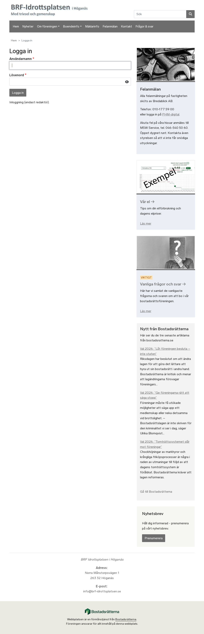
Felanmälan (110, 26)
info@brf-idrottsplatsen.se (102, 591)
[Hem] (50, 10)
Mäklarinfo (92, 26)
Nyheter (28, 26)
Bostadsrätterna (125, 619)
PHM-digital (170, 114)
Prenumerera (154, 538)
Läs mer (145, 223)
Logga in (18, 93)
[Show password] (127, 81)
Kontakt (126, 26)
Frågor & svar (144, 26)
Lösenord (16, 75)
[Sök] (190, 14)
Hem (16, 26)
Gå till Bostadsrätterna (156, 491)
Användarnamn (20, 59)
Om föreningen (47, 26)
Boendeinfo (71, 26)
